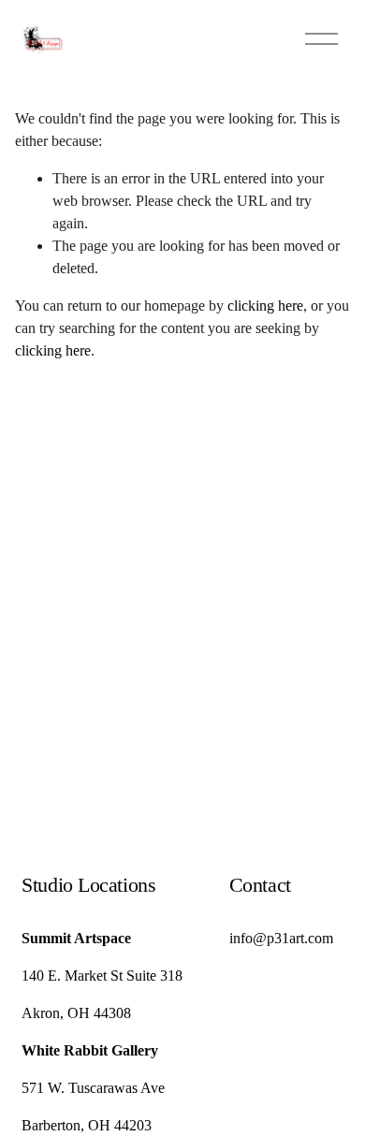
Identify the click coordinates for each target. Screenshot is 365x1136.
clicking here (265, 305)
